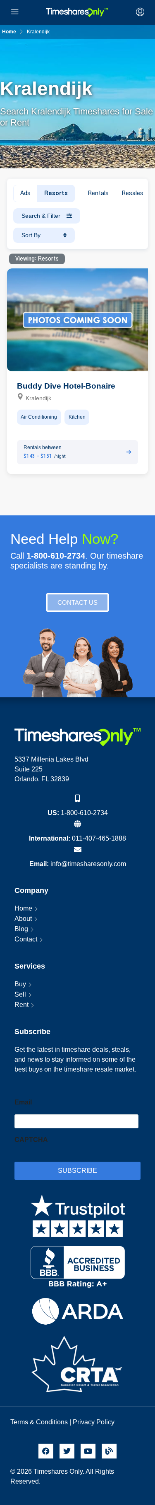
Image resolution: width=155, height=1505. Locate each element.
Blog (21, 928)
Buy (20, 984)
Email (23, 1102)
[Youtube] (88, 1451)
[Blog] (109, 1451)
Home (23, 908)
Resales (132, 193)
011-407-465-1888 (99, 838)
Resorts (56, 193)
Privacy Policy (94, 1422)
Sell (20, 994)
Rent (21, 1004)
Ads (25, 193)
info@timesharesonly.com (88, 863)
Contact (25, 939)
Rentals (98, 193)
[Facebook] (45, 1451)
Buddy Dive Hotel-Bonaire (66, 386)
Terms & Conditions (39, 1422)
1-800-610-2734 (84, 812)
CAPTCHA (31, 1139)
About (23, 918)
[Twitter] (67, 1451)
